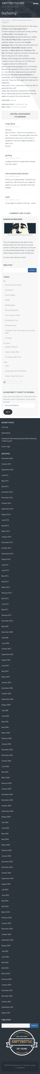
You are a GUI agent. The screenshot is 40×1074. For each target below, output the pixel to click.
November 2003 (7, 867)
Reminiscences (10, 325)
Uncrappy (8, 338)
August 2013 (6, 559)
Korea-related (10, 295)
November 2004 (7, 800)
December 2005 (7, 750)
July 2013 (5, 565)
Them (5, 362)
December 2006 (7, 688)
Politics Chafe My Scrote (14, 376)
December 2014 (7, 492)
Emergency (9, 290)
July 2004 (5, 822)
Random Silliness (11, 347)
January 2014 (6, 537)
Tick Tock (5, 427)
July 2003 (5, 889)
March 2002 (6, 973)
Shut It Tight (6, 447)
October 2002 (6, 934)
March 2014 (6, 531)
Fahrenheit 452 (15, 104)
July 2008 (5, 638)
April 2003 (5, 906)
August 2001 (6, 1013)
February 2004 (7, 850)
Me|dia (13, 100)
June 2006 (5, 716)
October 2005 (6, 761)
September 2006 (7, 699)
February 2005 (7, 783)
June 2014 (5, 520)
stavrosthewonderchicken (21, 20)
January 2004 (6, 856)
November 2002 (7, 929)
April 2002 (5, 968)
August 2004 (6, 817)
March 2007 (6, 677)
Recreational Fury (11, 320)
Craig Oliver (10, 124)
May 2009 (5, 626)
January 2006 (6, 744)
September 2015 (7, 470)
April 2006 (5, 727)
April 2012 (5, 598)
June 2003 (5, 895)
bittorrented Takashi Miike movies (14, 48)
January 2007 (6, 682)
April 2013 (5, 582)
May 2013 (5, 576)
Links (7, 366)
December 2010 (7, 621)
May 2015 (5, 481)
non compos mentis (12, 315)
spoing (18, 67)
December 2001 (7, 990)
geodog (8, 155)
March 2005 (6, 778)
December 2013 (7, 542)
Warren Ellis (8, 34)
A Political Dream (14, 107)
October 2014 (6, 503)
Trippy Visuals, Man (12, 352)
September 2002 (7, 940)
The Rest (6, 343)
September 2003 (7, 878)
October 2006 (6, 694)
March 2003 (6, 912)
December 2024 (7, 458)
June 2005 (5, 766)
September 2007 (7, 654)
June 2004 (5, 828)
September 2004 (7, 811)
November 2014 (7, 498)
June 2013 (5, 570)
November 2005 (7, 755)
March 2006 (6, 733)
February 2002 (7, 979)
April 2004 (5, 839)
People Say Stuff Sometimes (15, 371)
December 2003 (7, 862)
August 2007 (6, 660)
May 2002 (5, 962)
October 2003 (6, 873)
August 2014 (6, 514)
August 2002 (6, 946)
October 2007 (6, 649)
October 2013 (6, 548)
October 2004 (6, 806)
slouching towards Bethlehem (21, 75)
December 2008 (7, 632)
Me (4, 281)
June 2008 (5, 643)
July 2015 (5, 475)
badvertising (6, 433)
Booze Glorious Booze (13, 285)
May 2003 (5, 901)
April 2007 (5, 671)
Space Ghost (15, 50)
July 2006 (5, 710)
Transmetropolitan (8, 37)
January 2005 (6, 789)
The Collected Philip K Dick (11, 40)
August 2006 (6, 705)
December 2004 (7, 794)
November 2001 (7, 996)
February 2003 (7, 918)
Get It (8, 412)
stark (7, 197)
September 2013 (7, 554)
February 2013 (7, 593)
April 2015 (5, 486)
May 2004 (5, 834)
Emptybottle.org (13, 3)
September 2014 (7, 509)
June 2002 (5, 957)
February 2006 (7, 738)
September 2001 (7, 1007)
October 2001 (6, 1002)
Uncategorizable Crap (13, 357)
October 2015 (6, 464)
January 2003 (6, 923)
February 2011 (7, 615)
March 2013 (6, 587)
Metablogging (10, 305)
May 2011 (5, 610)
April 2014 (5, 526)
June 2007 (5, 666)
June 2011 (5, 604)
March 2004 (6, 845)
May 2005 (5, 772)
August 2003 (6, 884)
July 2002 (5, 951)
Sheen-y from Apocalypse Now (15, 29)
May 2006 (5, 722)
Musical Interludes (11, 310)
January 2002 (6, 985)
